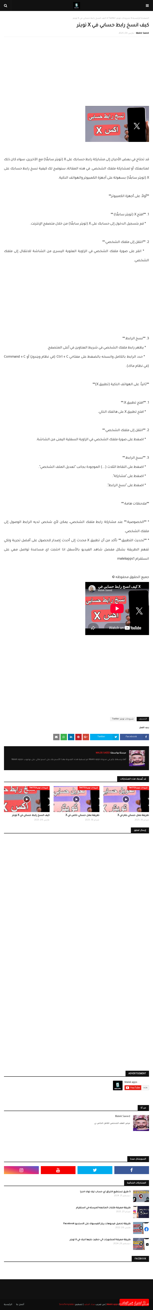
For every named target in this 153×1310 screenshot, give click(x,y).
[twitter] (94, 1170)
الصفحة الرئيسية (140, 18)
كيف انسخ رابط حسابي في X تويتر (31, 815)
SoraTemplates (67, 1304)
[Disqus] (76, 894)
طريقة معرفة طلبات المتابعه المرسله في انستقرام (103, 1208)
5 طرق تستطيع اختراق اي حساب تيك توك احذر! (105, 1192)
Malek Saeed (142, 33)
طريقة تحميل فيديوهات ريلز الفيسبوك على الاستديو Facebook (97, 1224)
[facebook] (131, 1170)
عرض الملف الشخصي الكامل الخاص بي (112, 1123)
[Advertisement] (76, 69)
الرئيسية (8, 1304)
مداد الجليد (89, 1304)
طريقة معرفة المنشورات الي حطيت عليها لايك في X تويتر (100, 1240)
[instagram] (21, 1170)
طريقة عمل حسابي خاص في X (82, 815)
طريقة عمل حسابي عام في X (133, 815)
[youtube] (58, 1170)
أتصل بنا (20, 1304)
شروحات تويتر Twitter (119, 18)
